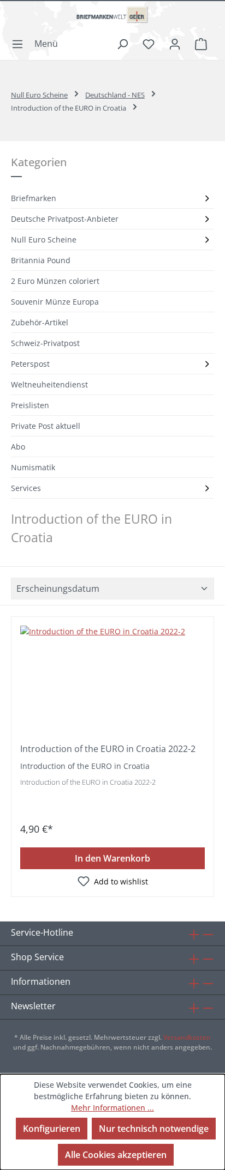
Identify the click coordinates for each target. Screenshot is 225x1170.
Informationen (40, 981)
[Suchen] (122, 43)
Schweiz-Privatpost (45, 343)
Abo (18, 446)
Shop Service (37, 957)
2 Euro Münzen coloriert (55, 281)
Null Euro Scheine (43, 239)
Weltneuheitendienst (49, 384)
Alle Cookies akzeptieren (116, 1155)
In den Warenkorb (112, 858)
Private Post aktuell (45, 426)
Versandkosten (187, 1037)
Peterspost (30, 364)
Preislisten (30, 405)
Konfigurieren (51, 1129)
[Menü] (38, 43)
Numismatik (33, 467)
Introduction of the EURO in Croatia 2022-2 (108, 749)
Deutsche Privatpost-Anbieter (65, 219)
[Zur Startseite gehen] (112, 19)
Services (26, 488)
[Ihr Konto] (175, 43)
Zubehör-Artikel (39, 322)
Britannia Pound (40, 260)
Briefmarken (33, 198)
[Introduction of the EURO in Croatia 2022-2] (112, 680)
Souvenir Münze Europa (55, 301)
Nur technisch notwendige (154, 1129)
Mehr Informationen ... (112, 1107)
